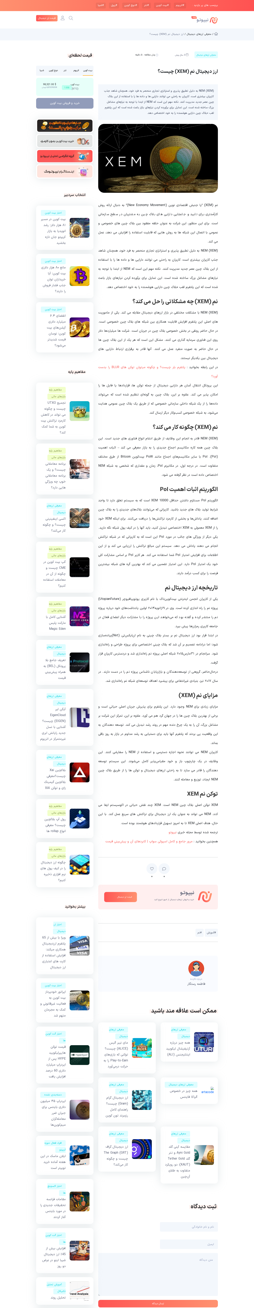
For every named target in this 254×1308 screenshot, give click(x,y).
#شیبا (101, 5)
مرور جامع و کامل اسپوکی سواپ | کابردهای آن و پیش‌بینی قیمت (148, 841)
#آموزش (211, 933)
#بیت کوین (162, 5)
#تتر (146, 5)
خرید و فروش (65, 103)
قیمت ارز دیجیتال (47, 18)
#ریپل (114, 5)
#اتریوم (180, 5)
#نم (199, 933)
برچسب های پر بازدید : (205, 5)
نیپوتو (173, 832)
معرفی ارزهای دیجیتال (181, 1085)
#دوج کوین (130, 5)
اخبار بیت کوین (53, 213)
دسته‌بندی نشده (53, 1095)
